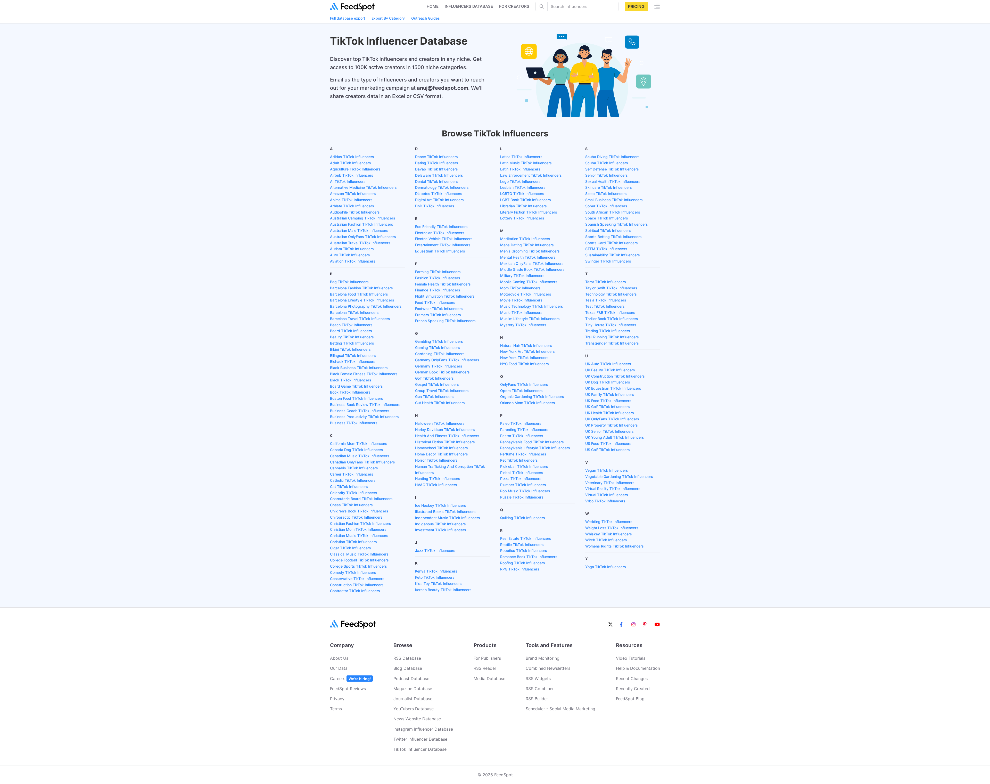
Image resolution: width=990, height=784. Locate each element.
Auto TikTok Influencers (350, 255)
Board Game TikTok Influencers (356, 386)
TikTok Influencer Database (420, 749)
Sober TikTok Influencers (606, 206)
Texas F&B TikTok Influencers (610, 312)
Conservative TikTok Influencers (357, 578)
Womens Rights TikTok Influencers (614, 546)
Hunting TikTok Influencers (437, 478)
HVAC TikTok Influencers (436, 485)
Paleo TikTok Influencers (520, 423)
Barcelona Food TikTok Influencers (359, 294)
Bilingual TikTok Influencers (353, 355)
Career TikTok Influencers (351, 474)
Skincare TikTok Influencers (608, 187)
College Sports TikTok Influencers (358, 566)
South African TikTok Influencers (612, 212)
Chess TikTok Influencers (351, 505)
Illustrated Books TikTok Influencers (445, 511)
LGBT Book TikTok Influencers (525, 200)
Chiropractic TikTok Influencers (356, 517)
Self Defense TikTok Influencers (612, 169)
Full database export (347, 18)
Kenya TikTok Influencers (436, 571)
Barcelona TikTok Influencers (354, 312)
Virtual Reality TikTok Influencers (612, 488)
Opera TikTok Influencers (521, 390)
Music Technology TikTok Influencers (531, 306)
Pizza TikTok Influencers (520, 478)
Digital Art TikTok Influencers (439, 200)
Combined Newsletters (548, 668)
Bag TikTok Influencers (349, 282)
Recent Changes (632, 678)
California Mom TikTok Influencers (358, 443)
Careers (350, 678)
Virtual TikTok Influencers (606, 495)
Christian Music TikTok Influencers (359, 535)
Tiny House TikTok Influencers (610, 325)
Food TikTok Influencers (435, 302)
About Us (339, 658)
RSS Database (407, 658)
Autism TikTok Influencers (352, 249)
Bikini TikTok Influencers (350, 349)
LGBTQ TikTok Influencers (522, 193)
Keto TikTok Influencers (435, 577)
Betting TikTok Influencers (352, 343)
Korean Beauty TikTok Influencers (443, 589)
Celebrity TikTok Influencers (353, 493)
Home (433, 6)
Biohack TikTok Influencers (352, 361)
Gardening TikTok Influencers (440, 354)
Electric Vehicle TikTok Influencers (444, 238)
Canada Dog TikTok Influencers (356, 449)
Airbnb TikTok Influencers (351, 175)
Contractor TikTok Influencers (355, 591)
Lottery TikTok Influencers (522, 218)
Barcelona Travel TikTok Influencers (360, 318)
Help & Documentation (638, 668)
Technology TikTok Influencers (611, 294)
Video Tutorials (630, 658)
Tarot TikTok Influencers (605, 282)
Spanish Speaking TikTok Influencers (616, 224)
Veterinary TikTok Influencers (609, 482)
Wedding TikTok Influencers (608, 521)
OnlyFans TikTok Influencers (524, 384)
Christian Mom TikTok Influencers (358, 529)
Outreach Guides (425, 18)
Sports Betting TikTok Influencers (613, 236)
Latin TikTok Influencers (520, 169)
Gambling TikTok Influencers (439, 341)
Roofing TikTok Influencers (522, 563)
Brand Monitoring (542, 658)
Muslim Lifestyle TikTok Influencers (530, 318)
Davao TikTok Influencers (436, 169)
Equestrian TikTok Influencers (440, 251)
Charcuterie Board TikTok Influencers (361, 498)
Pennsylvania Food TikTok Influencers (532, 442)
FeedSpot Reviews (348, 688)
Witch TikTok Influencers (606, 540)
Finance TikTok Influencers (437, 290)
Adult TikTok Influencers (350, 163)
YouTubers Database (413, 708)
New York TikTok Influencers (524, 357)
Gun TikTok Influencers (434, 396)
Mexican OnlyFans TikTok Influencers (532, 263)
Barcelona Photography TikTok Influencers (366, 306)
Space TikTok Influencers (606, 218)
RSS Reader (485, 668)
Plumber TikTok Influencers (523, 485)
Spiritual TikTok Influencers (608, 230)
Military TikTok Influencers (522, 275)
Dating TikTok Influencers (436, 163)
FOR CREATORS (514, 6)
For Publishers (487, 658)
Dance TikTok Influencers (436, 156)
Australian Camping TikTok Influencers (362, 218)
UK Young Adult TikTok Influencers (614, 437)
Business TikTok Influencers (353, 423)
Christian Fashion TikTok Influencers (360, 523)
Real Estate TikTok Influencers (525, 538)
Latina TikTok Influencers (521, 156)
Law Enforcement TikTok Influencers (531, 175)
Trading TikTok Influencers (607, 331)
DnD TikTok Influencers (434, 206)
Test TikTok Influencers (605, 306)
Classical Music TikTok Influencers (359, 554)
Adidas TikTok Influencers (352, 156)
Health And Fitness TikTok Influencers (447, 436)
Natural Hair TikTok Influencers (526, 345)
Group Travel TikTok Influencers (442, 390)
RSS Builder (537, 698)
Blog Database (407, 668)
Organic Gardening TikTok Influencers (532, 396)
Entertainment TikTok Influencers (443, 245)
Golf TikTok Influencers (434, 378)
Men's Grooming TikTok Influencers (530, 251)
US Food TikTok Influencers (608, 443)
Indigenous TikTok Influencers (440, 524)
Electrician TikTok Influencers (439, 233)
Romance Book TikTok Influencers (528, 556)
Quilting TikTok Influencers (522, 518)
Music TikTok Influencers (521, 312)
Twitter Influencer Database (420, 739)
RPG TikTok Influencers (519, 569)
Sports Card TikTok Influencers (611, 243)
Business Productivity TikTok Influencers (364, 416)
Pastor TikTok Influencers (521, 436)
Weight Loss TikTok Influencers (611, 528)
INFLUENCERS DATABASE (469, 6)
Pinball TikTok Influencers (521, 472)
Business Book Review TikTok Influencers (365, 404)
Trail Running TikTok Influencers (612, 337)
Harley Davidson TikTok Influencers (445, 429)
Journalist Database (412, 698)
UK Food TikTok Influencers (608, 400)
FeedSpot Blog (630, 698)
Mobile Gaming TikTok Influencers (528, 282)
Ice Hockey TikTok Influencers (440, 505)
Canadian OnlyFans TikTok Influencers (362, 462)
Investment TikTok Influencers (440, 530)
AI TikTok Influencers (348, 181)
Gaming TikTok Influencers (437, 347)
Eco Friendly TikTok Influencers (441, 226)
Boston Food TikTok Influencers (356, 398)
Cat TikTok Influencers (349, 486)
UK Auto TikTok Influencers (608, 364)
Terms (336, 708)
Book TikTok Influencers (350, 392)
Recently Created (633, 688)
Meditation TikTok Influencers (525, 238)
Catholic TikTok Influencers (353, 480)
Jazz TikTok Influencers (435, 550)
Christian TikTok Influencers (353, 542)
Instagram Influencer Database (423, 729)
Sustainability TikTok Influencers (612, 255)
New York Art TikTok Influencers (527, 351)
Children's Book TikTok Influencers (359, 511)
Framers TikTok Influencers (438, 315)
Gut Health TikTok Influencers (440, 403)
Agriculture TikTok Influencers (355, 169)
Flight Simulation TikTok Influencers (445, 296)
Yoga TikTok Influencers (605, 567)
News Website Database (417, 718)
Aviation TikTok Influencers (352, 261)
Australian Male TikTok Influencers (359, 230)
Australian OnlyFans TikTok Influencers (363, 236)
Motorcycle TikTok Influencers (525, 294)
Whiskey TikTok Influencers (608, 534)
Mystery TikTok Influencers (523, 325)
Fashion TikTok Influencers (437, 278)
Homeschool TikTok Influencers (441, 448)
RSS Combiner (540, 688)
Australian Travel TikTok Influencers (360, 243)
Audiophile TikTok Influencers (355, 212)
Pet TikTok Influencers (519, 460)
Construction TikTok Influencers (357, 585)
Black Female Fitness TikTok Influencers (364, 374)
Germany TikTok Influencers (438, 366)
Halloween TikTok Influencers (440, 423)
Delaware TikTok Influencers (439, 175)
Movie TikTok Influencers (521, 300)
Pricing (636, 6)
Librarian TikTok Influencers (523, 206)
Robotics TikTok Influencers (523, 550)
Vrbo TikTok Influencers (605, 501)
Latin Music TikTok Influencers (526, 163)
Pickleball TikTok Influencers (524, 466)
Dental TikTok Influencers (436, 181)
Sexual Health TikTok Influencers (612, 181)
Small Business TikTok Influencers (614, 200)
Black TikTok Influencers (350, 380)
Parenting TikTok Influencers (524, 429)
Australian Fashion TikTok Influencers (361, 224)
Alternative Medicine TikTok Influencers (363, 187)
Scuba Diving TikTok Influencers (612, 156)
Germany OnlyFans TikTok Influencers (447, 360)
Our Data (339, 668)
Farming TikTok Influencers (438, 272)
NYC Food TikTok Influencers (524, 364)
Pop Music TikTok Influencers (525, 491)
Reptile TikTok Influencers (522, 544)
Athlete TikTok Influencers (352, 206)
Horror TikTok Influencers (436, 460)
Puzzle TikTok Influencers (521, 497)
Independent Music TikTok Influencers (447, 518)
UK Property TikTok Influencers (611, 425)
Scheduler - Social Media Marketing (560, 708)
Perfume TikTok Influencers (523, 454)
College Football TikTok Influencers (359, 560)
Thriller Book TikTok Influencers (611, 318)
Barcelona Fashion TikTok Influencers (361, 288)
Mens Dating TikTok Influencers (527, 245)
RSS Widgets (538, 678)
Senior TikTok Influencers (606, 175)
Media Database (489, 678)
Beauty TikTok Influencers (352, 337)
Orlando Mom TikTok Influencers (527, 403)
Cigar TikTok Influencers (350, 548)
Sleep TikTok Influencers (606, 193)
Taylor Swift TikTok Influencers (611, 288)
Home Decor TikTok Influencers (441, 454)
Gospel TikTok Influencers (437, 384)
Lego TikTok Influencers (520, 181)
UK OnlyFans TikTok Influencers (612, 419)
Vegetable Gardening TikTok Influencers (619, 476)
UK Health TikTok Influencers (609, 413)
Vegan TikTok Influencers (606, 470)
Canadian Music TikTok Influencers (359, 456)
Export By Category (388, 18)
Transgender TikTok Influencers (612, 343)
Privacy (337, 698)
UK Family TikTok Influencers (609, 394)
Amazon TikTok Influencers (353, 193)
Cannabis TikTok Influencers (354, 468)
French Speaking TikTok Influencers (445, 321)
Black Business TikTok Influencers (359, 367)
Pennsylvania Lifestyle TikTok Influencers (535, 448)
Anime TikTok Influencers (351, 200)
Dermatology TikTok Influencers (442, 187)
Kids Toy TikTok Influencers (438, 583)
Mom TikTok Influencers (520, 288)
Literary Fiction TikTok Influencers (528, 212)
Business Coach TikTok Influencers (359, 411)
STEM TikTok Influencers (606, 249)
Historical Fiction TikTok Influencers (445, 442)
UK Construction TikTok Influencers (615, 376)
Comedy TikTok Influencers (353, 572)
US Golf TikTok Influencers (607, 449)
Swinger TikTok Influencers (608, 261)
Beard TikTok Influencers (351, 331)
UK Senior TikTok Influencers (609, 431)
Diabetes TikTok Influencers (438, 193)
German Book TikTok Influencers (442, 372)
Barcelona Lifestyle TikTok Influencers (362, 300)
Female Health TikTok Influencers (443, 284)
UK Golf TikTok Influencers (607, 406)
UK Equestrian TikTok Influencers (613, 388)
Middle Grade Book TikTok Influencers (532, 269)
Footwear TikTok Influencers (439, 308)
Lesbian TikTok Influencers (523, 187)
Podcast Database (411, 678)
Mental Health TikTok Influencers (528, 257)
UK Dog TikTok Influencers (607, 382)
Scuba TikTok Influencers (606, 163)
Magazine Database (412, 688)
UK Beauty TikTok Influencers (610, 370)
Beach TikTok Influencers (351, 325)
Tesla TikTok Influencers (605, 300)
